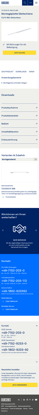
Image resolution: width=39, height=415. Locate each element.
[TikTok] (32, 400)
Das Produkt (7, 72)
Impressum (4, 411)
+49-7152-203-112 (14, 280)
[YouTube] (36, 400)
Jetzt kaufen (19, 53)
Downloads (21, 72)
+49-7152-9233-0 (13, 343)
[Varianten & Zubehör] (19, 160)
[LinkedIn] (24, 400)
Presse (31, 408)
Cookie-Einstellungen (16, 408)
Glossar (25, 408)
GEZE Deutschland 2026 (8, 404)
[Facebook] (30, 400)
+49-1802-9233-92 (14, 349)
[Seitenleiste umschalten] (30, 3)
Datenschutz (4, 408)
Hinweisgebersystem (11, 406)
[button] (1, 230)
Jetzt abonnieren (19, 385)
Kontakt (5, 326)
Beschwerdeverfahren (24, 406)
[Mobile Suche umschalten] (25, 3)
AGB (2, 406)
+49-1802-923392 (14, 291)
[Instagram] (27, 400)
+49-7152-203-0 (13, 270)
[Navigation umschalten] (36, 3)
